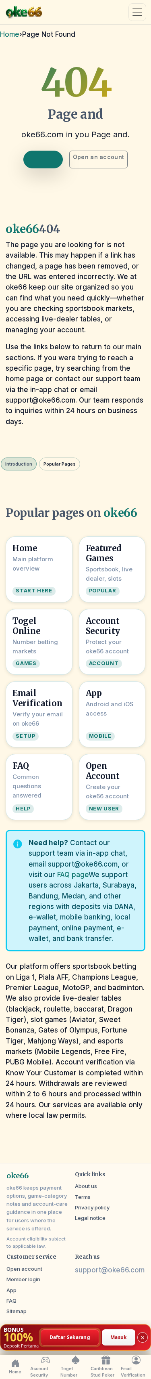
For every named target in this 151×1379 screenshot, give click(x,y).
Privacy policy (92, 1207)
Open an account (98, 156)
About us (86, 1186)
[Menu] (137, 12)
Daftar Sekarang (70, 1336)
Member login (23, 1279)
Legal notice (90, 1218)
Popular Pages (59, 464)
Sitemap (16, 1311)
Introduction (18, 464)
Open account (24, 1269)
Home (9, 34)
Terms (83, 1197)
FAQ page (73, 875)
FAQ (11, 1300)
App (11, 1290)
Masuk (118, 1336)
